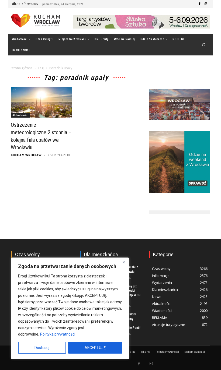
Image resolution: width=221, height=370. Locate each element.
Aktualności (20, 115)
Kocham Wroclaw (26, 155)
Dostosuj (41, 348)
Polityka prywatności (57, 334)
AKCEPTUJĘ (95, 348)
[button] (204, 44)
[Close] (123, 262)
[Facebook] (199, 4)
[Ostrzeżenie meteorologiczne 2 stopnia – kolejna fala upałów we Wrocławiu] (41, 102)
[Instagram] (206, 4)
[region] (70, 308)
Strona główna (22, 68)
